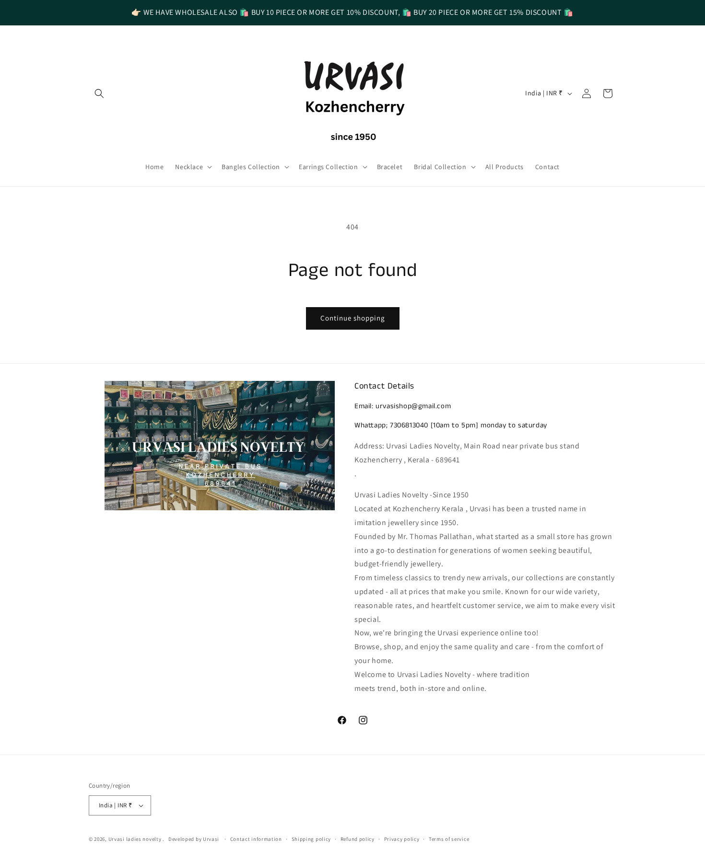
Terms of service (449, 839)
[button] (99, 93)
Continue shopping (352, 317)
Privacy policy (402, 839)
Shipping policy (311, 839)
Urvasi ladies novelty (135, 839)
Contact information (256, 839)
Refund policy (358, 839)
